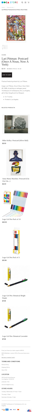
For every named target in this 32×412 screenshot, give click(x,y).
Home (3, 7)
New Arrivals (10, 7)
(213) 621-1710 (5, 382)
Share (4, 55)
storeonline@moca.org (7, 384)
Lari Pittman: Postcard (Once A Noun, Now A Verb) (14, 9)
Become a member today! (8, 357)
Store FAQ (4, 370)
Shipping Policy (6, 367)
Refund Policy (5, 364)
